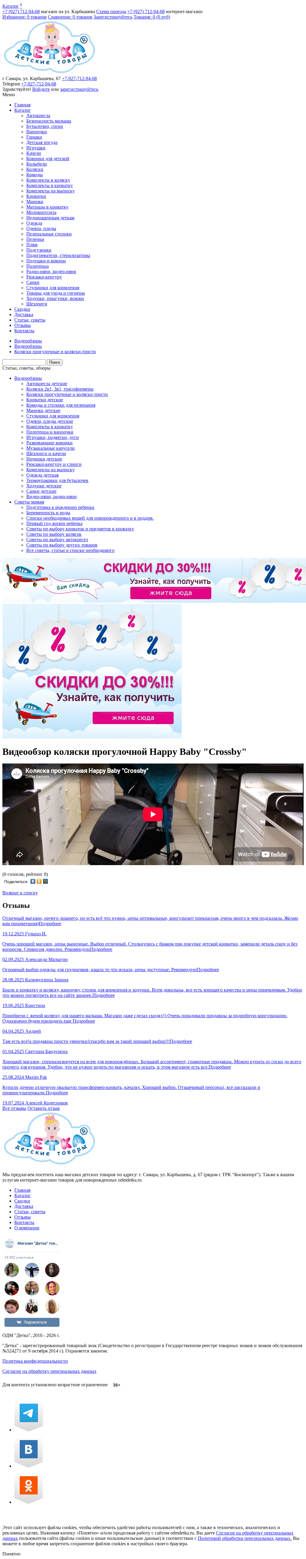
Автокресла (38, 115)
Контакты (24, 330)
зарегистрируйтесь (79, 89)
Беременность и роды (48, 512)
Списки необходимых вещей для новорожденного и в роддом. (90, 518)
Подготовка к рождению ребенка (60, 507)
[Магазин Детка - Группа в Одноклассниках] (28, 1502)
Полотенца (37, 266)
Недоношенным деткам (50, 217)
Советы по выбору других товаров (61, 544)
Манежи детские (43, 410)
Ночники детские (44, 458)
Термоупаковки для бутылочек (57, 480)
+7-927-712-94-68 (79, 78)
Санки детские (41, 491)
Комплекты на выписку (50, 190)
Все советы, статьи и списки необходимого (70, 550)
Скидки (22, 309)
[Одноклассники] (39, 881)
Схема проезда (111, 11)
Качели (33, 153)
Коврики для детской (47, 158)
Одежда (34, 223)
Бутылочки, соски (44, 126)
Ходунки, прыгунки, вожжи (55, 298)
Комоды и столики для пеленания (60, 405)
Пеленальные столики (49, 233)
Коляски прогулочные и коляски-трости (67, 394)
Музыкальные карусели (50, 448)
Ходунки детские (44, 485)
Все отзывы (14, 1108)
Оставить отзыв (43, 1108)
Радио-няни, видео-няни (51, 271)
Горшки (34, 137)
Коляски (34, 169)
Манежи (34, 201)
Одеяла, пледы (41, 228)
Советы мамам (29, 501)
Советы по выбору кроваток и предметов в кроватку (80, 528)
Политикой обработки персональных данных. (245, 1538)
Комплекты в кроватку (49, 185)
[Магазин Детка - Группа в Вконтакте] (28, 1465)
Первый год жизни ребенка (54, 523)
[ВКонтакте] (33, 881)
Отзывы (22, 325)
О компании (26, 1227)
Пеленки (35, 239)
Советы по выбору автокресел (57, 539)
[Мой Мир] (45, 881)
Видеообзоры (28, 378)
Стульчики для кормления (52, 287)
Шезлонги (36, 303)
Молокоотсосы (41, 212)
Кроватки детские (44, 399)
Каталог (10, 6)
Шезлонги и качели (46, 453)
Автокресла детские (46, 383)
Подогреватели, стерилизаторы (58, 255)
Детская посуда (41, 142)
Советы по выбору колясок (54, 534)
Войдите (41, 89)
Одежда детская (42, 475)
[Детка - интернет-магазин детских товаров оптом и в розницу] (49, 73)
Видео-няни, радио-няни (51, 496)
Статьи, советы (29, 319)
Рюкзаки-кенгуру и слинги (54, 464)
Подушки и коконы (46, 260)
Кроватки (36, 196)
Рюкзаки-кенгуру (44, 276)
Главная (22, 104)
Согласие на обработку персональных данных (49, 1371)
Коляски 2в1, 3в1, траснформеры (60, 388)
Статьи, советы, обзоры (26, 368)
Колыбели (36, 163)
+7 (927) (21, 11)
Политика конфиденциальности (35, 1361)
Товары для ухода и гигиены (55, 293)
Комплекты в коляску (48, 180)
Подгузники (38, 250)
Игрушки (35, 147)
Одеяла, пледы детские (49, 421)
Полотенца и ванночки (50, 431)
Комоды (34, 174)
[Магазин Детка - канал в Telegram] (28, 1429)
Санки (32, 282)
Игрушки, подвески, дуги (52, 437)
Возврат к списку (20, 892)
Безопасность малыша (48, 120)
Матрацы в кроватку (47, 206)
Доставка (23, 314)
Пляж (32, 244)
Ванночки (36, 131)
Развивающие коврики (49, 442)
